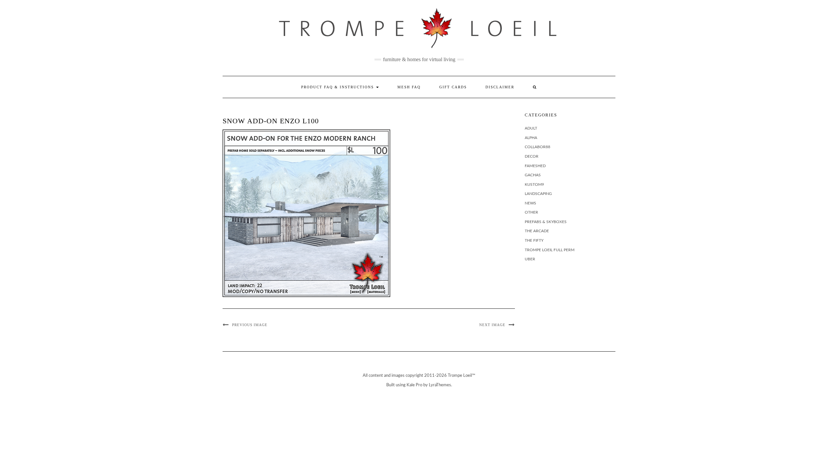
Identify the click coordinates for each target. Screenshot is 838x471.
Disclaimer (499, 87)
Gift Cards (453, 87)
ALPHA (531, 138)
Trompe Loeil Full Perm (549, 250)
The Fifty (534, 240)
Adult (531, 128)
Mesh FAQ (409, 87)
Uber (530, 259)
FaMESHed (535, 166)
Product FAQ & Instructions (338, 87)
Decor (531, 156)
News (530, 203)
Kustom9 (534, 184)
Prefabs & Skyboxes (546, 222)
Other (531, 212)
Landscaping (538, 194)
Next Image (492, 325)
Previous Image (249, 325)
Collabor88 (537, 147)
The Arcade (537, 231)
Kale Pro (414, 385)
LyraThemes (440, 385)
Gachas (533, 175)
